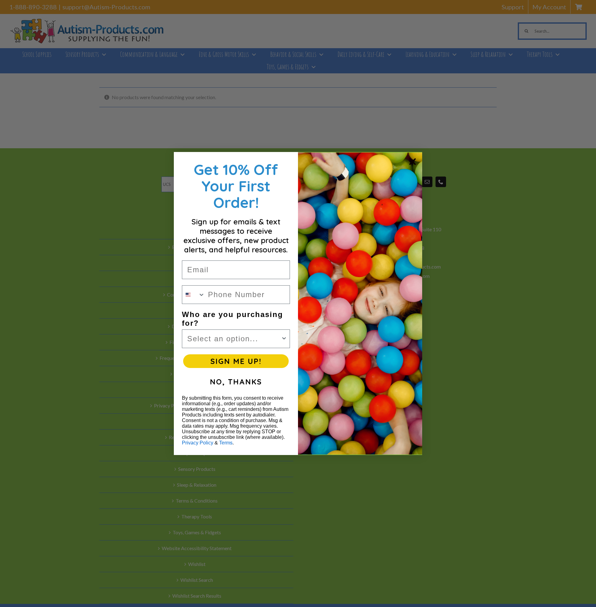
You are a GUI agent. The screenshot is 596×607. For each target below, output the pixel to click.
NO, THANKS (236, 381)
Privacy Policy (197, 442)
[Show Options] (284, 339)
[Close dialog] (412, 161)
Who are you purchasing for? (232, 318)
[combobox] (193, 295)
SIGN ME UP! (235, 361)
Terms (226, 442)
